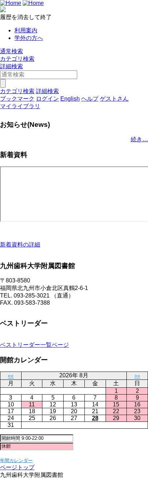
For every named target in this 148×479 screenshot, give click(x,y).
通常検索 (11, 51)
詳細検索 (11, 66)
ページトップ (17, 467)
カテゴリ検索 (17, 59)
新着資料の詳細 (20, 244)
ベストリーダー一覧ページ (34, 345)
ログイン (47, 99)
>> (137, 376)
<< (11, 376)
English (70, 99)
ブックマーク (17, 99)
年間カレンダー (16, 460)
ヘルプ (89, 99)
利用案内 (25, 30)
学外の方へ (28, 38)
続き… (139, 139)
